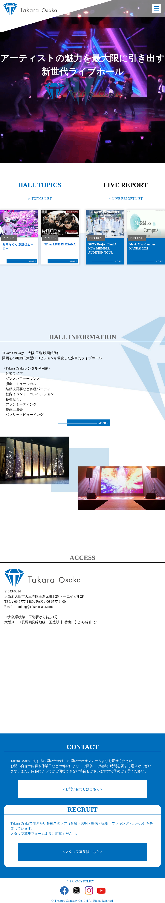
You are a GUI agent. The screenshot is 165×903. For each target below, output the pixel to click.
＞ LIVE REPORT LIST (125, 198)
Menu (156, 8)
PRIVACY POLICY (82, 881)
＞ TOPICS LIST (39, 198)
